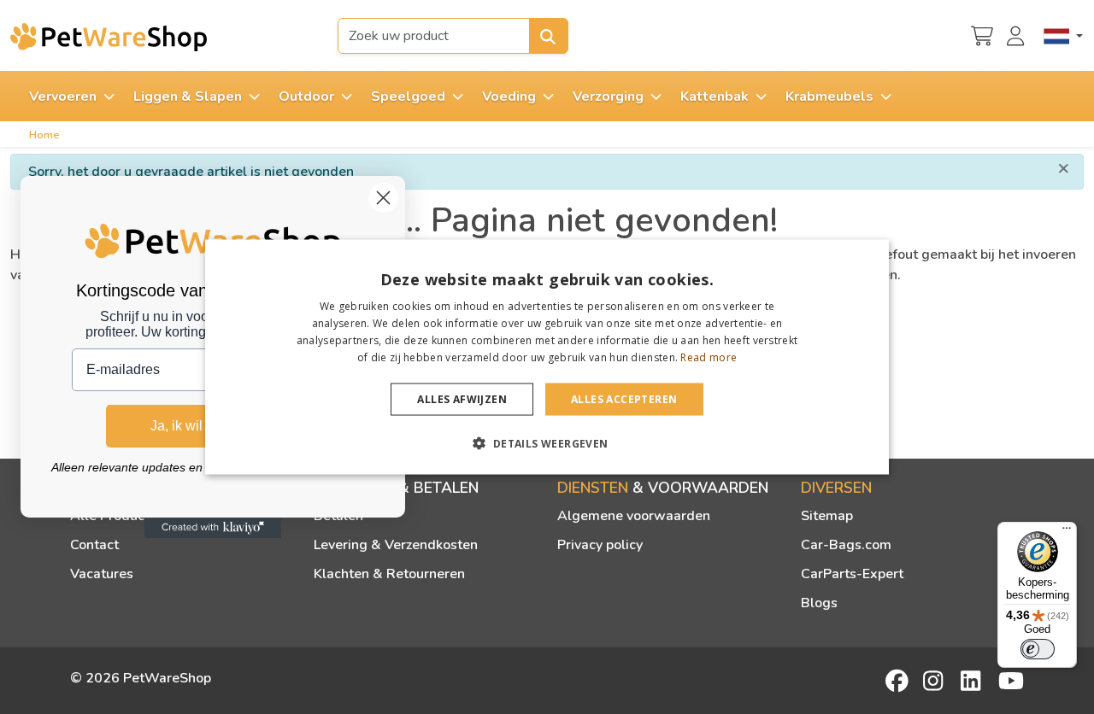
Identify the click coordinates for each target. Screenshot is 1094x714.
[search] (548, 36)
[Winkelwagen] (982, 34)
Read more (708, 356)
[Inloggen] (1018, 34)
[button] (546, 442)
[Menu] (1066, 532)
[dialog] (547, 357)
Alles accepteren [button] (624, 398)
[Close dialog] (383, 198)
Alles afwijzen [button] (462, 398)
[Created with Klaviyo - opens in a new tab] (212, 528)
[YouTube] (1011, 681)
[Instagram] (936, 681)
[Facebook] (898, 681)
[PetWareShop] (108, 36)
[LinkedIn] (973, 681)
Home (44, 135)
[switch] (1037, 649)
